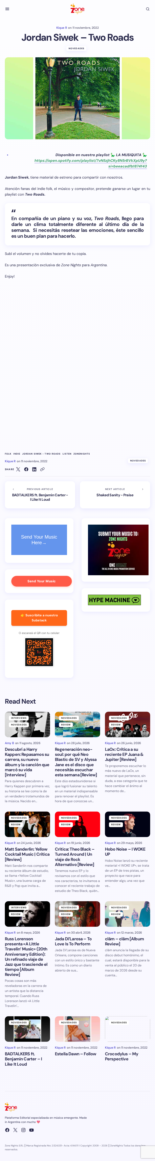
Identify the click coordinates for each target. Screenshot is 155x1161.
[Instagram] (23, 1130)
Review (66, 724)
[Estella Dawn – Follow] (77, 1029)
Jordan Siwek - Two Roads (41, 454)
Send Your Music (41, 581)
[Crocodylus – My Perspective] (127, 1029)
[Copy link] (42, 469)
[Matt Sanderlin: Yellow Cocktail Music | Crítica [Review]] (27, 824)
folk (8, 454)
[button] (7, 8)
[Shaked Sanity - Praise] (115, 494)
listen (67, 454)
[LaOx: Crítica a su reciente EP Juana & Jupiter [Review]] (127, 724)
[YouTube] (31, 1130)
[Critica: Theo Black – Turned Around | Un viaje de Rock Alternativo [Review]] (77, 824)
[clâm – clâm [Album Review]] (127, 914)
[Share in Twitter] (18, 469)
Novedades (76, 48)
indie (16, 454)
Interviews (19, 718)
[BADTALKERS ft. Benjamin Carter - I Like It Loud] (40, 494)
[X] (15, 1130)
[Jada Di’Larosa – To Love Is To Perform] (77, 914)
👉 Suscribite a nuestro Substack (39, 617)
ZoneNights (81, 454)
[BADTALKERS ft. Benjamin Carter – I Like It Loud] (27, 1029)
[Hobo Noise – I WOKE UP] (127, 824)
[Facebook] (7, 1130)
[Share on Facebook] (26, 469)
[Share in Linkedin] (34, 469)
